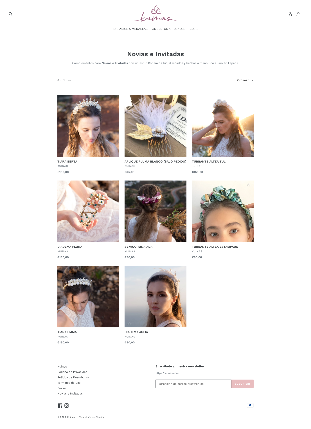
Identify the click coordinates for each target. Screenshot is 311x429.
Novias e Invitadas (70, 393)
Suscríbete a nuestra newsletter (180, 366)
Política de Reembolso (73, 377)
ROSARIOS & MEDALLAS (130, 29)
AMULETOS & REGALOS (168, 29)
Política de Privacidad (72, 372)
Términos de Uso (69, 382)
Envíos (61, 388)
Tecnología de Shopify (91, 417)
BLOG (194, 29)
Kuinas (62, 366)
